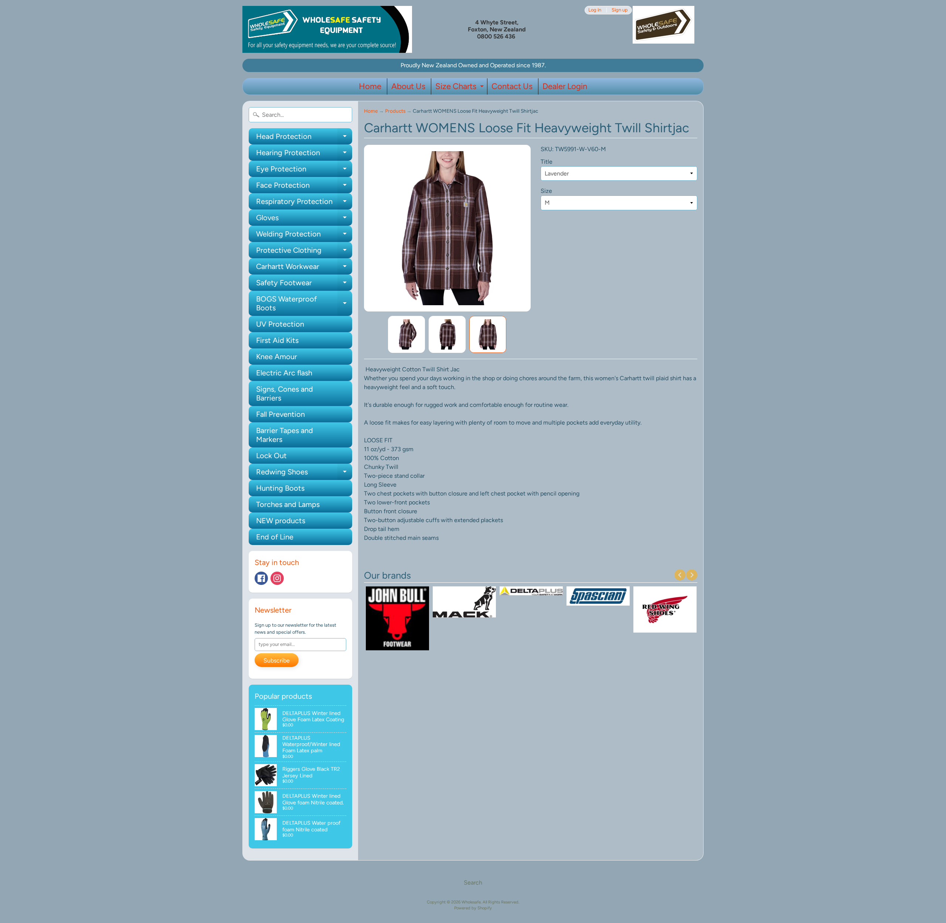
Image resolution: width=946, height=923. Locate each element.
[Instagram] (277, 578)
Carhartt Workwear (304, 268)
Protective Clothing (304, 252)
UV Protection (280, 324)
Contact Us (511, 86)
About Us (408, 86)
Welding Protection (304, 235)
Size (546, 190)
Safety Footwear (304, 284)
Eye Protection (304, 170)
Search (473, 882)
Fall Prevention (280, 414)
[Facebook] (261, 578)
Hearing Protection (304, 154)
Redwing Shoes (304, 473)
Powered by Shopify (473, 907)
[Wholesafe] (327, 29)
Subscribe (276, 660)
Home (370, 86)
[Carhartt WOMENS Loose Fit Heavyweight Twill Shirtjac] (406, 334)
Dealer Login (564, 86)
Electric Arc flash (284, 372)
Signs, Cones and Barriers (284, 393)
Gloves (304, 219)
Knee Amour (276, 356)
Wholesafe (471, 902)
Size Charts (460, 88)
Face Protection (304, 187)
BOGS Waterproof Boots (304, 303)
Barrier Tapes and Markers (284, 435)
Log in (594, 10)
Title (546, 161)
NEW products (280, 520)
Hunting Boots (280, 488)
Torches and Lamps (288, 504)
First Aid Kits (277, 340)
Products (395, 111)
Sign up (620, 10)
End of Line (274, 536)
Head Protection (304, 138)
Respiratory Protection (304, 203)
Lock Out (271, 455)
